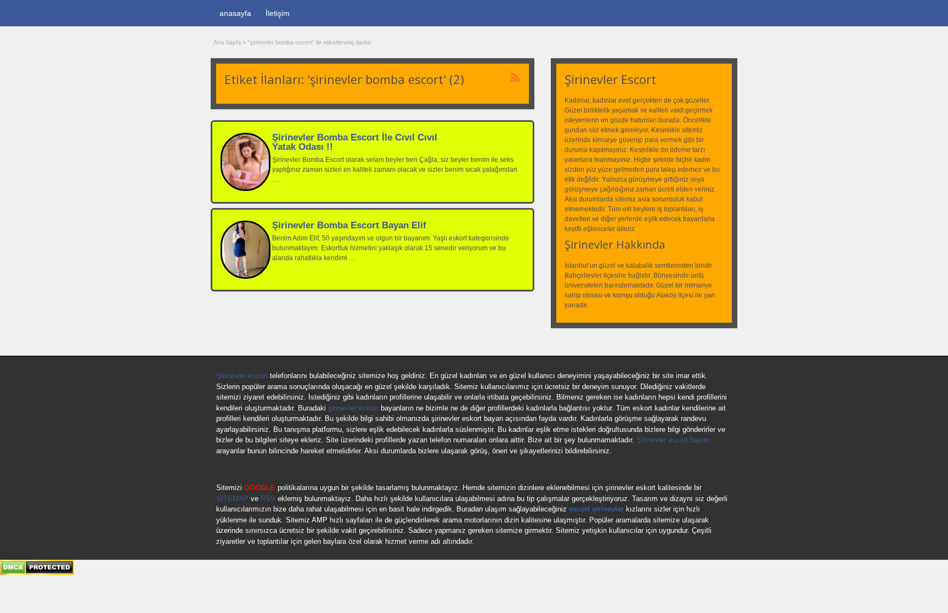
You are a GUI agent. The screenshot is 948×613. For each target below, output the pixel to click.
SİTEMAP (232, 498)
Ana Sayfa (227, 42)
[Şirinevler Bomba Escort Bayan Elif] (245, 276)
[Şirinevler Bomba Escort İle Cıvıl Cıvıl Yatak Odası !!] (245, 189)
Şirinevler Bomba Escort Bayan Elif (349, 225)
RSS (268, 498)
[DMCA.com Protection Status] (37, 573)
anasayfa (235, 13)
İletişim (278, 13)
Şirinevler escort (242, 376)
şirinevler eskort (353, 408)
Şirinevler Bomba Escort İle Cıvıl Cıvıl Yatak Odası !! (354, 142)
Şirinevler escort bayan (672, 440)
